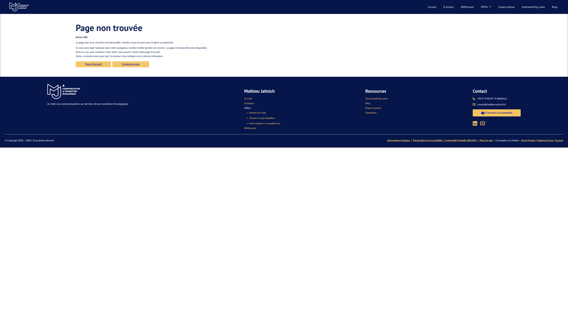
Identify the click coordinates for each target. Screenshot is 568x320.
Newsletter (371, 113)
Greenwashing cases (533, 7)
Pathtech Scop (545, 140)
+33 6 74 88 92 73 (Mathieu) (492, 98)
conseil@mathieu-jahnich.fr (491, 104)
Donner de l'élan (257, 113)
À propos (448, 7)
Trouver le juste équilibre (262, 118)
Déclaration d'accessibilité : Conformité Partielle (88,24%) (445, 140)
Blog (554, 7)
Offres (484, 6)
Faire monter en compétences (264, 123)
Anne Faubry (528, 140)
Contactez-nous (131, 64)
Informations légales (398, 140)
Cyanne (559, 140)
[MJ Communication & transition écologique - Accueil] (19, 7)
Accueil (432, 7)
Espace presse (506, 7)
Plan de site (486, 140)
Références (467, 7)
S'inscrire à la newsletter (498, 113)
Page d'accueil (93, 64)
